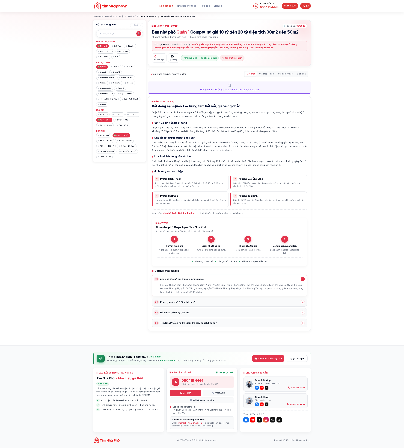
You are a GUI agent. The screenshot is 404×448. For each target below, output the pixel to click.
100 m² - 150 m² (107, 146)
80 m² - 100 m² (125, 141)
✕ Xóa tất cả (136, 25)
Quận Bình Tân (106, 94)
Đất (116, 57)
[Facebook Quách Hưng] (257, 404)
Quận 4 (121, 88)
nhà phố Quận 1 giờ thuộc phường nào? (179, 279)
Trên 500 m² (105, 157)
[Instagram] (266, 419)
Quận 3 (116, 67)
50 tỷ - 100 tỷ (106, 125)
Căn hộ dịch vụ (106, 51)
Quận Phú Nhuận (107, 78)
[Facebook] (246, 419)
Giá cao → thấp (285, 74)
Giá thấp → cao (266, 74)
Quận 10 (129, 67)
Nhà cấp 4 (104, 57)
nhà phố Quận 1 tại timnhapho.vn (180, 213)
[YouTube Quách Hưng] (262, 404)
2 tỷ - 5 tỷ (118, 114)
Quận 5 (103, 72)
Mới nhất (251, 74)
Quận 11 (116, 72)
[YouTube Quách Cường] (262, 388)
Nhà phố (132, 16)
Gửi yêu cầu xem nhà (203, 400)
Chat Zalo (220, 393)
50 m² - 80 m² (106, 141)
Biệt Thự (117, 46)
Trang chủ (98, 16)
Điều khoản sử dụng (300, 440)
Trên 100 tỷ (123, 125)
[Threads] (272, 419)
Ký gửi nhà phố (297, 358)
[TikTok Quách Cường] (266, 388)
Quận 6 (103, 104)
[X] (279, 419)
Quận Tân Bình (125, 94)
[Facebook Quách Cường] (257, 388)
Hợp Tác (205, 5)
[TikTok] (259, 419)
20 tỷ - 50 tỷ (122, 120)
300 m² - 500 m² (128, 151)
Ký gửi (306, 6)
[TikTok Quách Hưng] (266, 404)
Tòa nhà (131, 46)
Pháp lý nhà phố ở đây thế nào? (175, 302)
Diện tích (301, 74)
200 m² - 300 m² (107, 151)
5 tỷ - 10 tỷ (133, 114)
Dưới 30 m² (105, 135)
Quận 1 (122, 16)
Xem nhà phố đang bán (270, 358)
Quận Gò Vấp (105, 88)
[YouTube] (252, 419)
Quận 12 (116, 83)
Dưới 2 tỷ (104, 114)
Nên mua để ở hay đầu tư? (172, 312)
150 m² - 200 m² (127, 146)
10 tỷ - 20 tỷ (105, 120)
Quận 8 (130, 83)
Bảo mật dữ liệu (281, 440)
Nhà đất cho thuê (186, 5)
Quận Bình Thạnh (131, 99)
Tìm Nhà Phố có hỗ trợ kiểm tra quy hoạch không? (186, 323)
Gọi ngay (187, 393)
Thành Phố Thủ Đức (108, 99)
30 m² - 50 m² (122, 135)
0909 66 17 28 (298, 404)
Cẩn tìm (290, 6)
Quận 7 (103, 83)
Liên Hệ (218, 5)
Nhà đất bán (166, 5)
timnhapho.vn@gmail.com (190, 423)
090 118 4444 (298, 387)
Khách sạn (123, 51)
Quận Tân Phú (127, 78)
